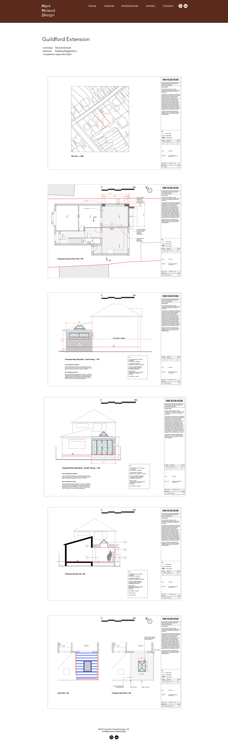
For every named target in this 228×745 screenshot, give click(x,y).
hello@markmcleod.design (114, 731)
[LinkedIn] (186, 6)
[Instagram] (180, 6)
